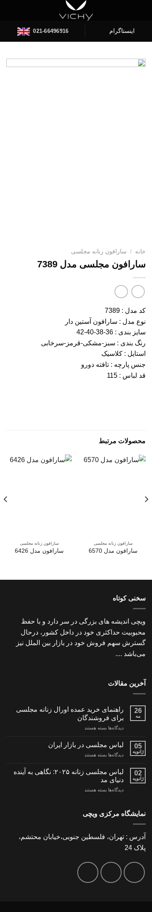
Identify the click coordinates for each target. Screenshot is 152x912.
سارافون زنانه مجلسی (99, 251)
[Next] (6, 516)
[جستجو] (9, 10)
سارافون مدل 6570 (113, 551)
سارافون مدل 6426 (39, 551)
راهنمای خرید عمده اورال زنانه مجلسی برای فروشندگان (70, 713)
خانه (140, 251)
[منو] (141, 10)
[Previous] (146, 516)
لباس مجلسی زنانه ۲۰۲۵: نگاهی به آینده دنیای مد (69, 775)
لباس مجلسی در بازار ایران (86, 744)
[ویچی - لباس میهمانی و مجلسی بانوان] (76, 10)
